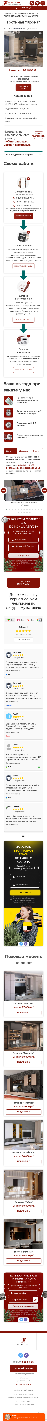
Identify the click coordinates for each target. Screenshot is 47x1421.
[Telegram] (21, 944)
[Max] (25, 944)
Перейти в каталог (23, 370)
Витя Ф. (16, 806)
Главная (8, 13)
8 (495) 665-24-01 (25, 202)
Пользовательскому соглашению (24, 902)
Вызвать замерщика (23, 266)
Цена (8, 451)
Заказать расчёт (23, 87)
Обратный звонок (23, 1368)
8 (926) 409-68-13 (25, 206)
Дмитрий (17, 683)
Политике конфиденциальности (23, 900)
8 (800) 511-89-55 (25, 198)
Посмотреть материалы (23, 583)
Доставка (23, 451)
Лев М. (15, 714)
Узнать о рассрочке (23, 319)
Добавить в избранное (23, 1390)
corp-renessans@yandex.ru (23, 1374)
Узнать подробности (38, 135)
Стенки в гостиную (25, 13)
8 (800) (23, 1362)
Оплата (36, 451)
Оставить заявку (23, 216)
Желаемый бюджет (25, 546)
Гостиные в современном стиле (21, 16)
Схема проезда (23, 1384)
